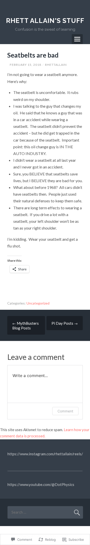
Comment (65, 411)
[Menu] (77, 39)
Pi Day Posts (65, 323)
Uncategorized (38, 303)
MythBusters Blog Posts (25, 325)
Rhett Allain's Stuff (45, 20)
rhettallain (56, 65)
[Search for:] (45, 512)
